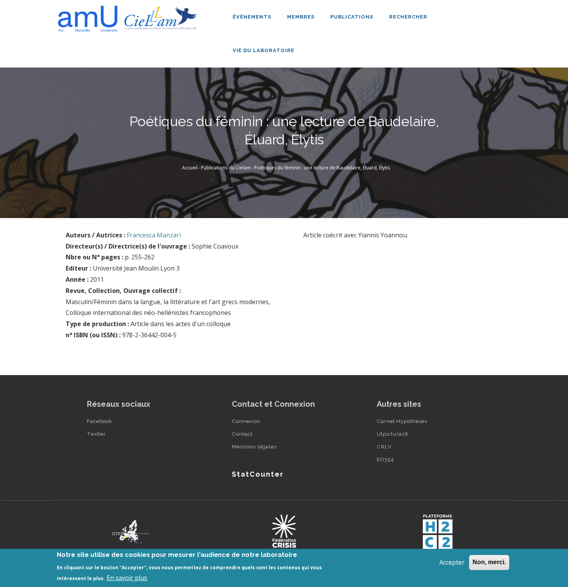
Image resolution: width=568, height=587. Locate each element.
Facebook (99, 421)
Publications (352, 17)
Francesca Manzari (154, 235)
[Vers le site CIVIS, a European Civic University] (131, 531)
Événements (253, 17)
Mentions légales (254, 446)
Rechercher (408, 17)
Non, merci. (489, 562)
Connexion (246, 421)
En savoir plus (127, 577)
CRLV (384, 446)
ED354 (385, 459)
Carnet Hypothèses (402, 421)
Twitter (96, 434)
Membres (301, 17)
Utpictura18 (392, 434)
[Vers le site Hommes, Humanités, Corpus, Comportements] (437, 532)
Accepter (451, 562)
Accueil (189, 167)
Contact (242, 434)
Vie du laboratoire (264, 50)
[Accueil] (129, 16)
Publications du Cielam (226, 167)
